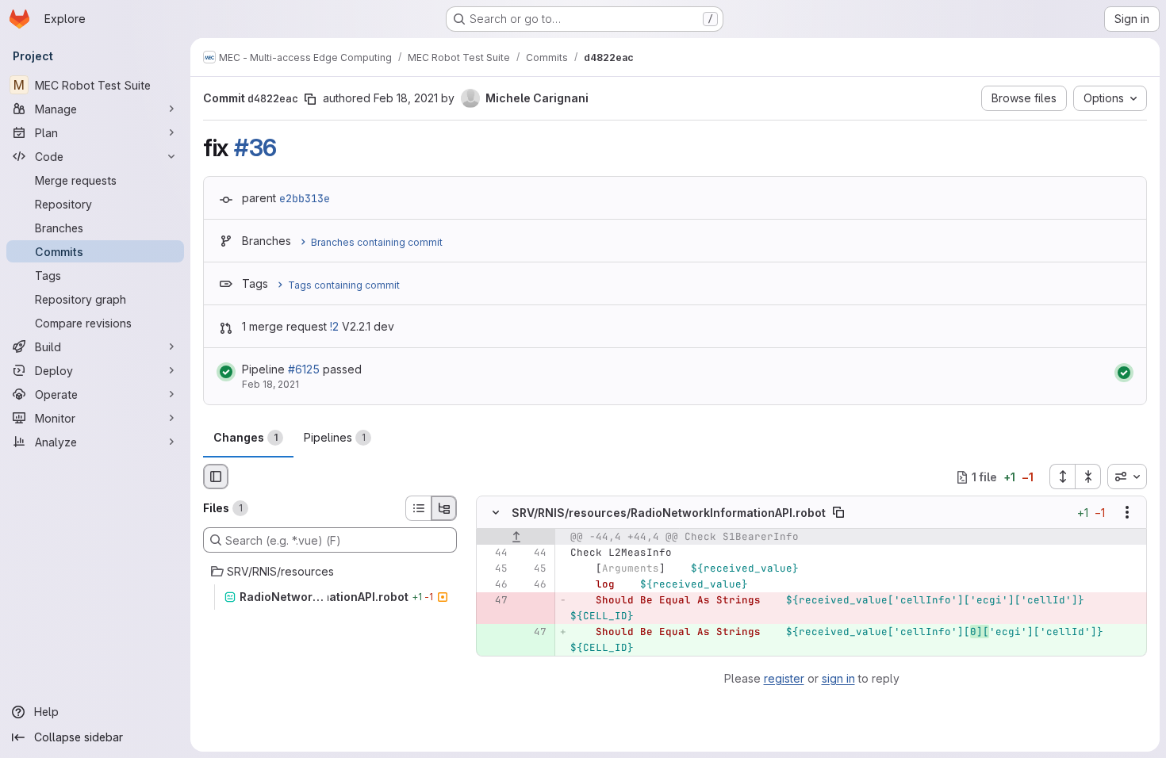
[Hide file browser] (215, 476)
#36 (255, 147)
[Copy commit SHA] (310, 99)
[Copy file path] (838, 513)
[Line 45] (494, 569)
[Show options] (1127, 513)
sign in (838, 678)
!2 (334, 326)
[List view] (418, 508)
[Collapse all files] (1088, 476)
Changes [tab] (245, 437)
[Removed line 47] (494, 601)
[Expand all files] (1062, 476)
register (784, 678)
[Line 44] (494, 553)
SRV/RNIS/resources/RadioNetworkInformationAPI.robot (669, 512)
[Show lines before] (516, 538)
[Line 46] (494, 585)
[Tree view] (444, 508)
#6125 (304, 369)
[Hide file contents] (495, 513)
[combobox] (1127, 476)
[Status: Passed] (226, 371)
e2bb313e (304, 198)
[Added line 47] (533, 633)
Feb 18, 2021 (406, 98)
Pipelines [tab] (335, 437)
